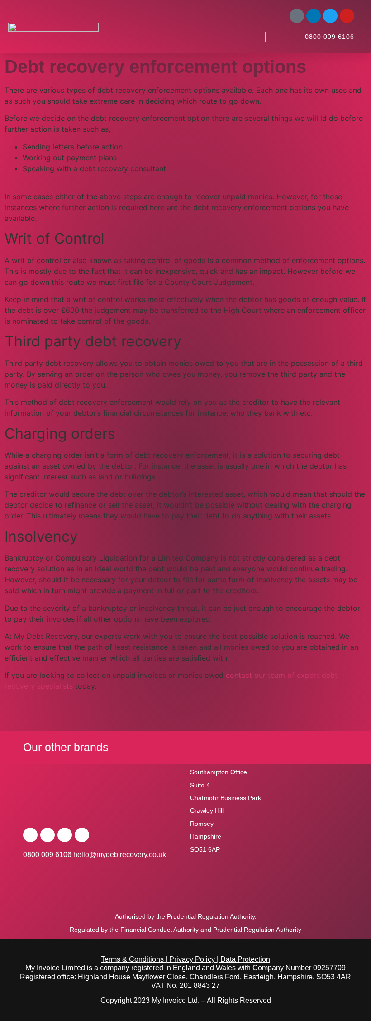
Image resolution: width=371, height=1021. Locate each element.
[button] (248, 37)
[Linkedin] (313, 16)
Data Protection (245, 959)
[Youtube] (347, 16)
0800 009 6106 (329, 36)
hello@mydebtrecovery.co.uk (119, 854)
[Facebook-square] (297, 16)
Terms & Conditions (132, 959)
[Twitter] (330, 16)
